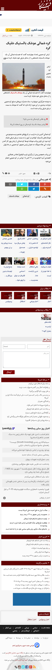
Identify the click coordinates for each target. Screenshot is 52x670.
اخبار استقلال (31, 619)
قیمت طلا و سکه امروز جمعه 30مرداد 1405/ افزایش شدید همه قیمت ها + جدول (26, 577)
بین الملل (5, 35)
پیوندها (18, 638)
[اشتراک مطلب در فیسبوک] (33, 184)
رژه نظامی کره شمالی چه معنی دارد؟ (34, 119)
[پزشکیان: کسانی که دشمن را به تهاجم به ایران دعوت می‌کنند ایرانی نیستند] (32, 232)
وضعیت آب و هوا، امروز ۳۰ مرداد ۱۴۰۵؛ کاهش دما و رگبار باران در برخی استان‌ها (26, 570)
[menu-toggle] (2, 9)
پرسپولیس (8, 301)
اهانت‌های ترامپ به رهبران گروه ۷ (46, 327)
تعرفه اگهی (9, 638)
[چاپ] (9, 173)
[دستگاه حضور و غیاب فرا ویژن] (32, 605)
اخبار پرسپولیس (44, 619)
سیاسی (35, 627)
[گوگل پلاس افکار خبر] (30, 667)
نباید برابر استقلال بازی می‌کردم (38, 383)
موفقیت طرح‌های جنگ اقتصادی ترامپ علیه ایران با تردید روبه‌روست (28, 524)
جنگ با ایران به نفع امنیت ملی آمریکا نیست (32, 510)
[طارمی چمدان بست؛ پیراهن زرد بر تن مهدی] (6, 232)
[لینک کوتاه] (3, 173)
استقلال (22, 301)
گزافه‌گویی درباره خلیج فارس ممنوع (37, 412)
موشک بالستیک (16, 92)
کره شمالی (26, 196)
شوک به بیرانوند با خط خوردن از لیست (46, 271)
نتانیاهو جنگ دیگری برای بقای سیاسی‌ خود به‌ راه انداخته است (26, 529)
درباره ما (46, 638)
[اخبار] (45, 295)
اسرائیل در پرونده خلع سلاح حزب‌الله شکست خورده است (30, 588)
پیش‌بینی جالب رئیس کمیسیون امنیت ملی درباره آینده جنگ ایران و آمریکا (27, 396)
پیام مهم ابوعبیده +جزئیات (39, 548)
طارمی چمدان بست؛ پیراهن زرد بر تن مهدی (6, 243)
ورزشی (26, 627)
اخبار (49, 301)
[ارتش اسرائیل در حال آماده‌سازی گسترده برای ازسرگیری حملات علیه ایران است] (45, 232)
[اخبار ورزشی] (32, 295)
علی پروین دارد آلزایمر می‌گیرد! (38, 391)
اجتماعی (36, 630)
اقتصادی (18, 627)
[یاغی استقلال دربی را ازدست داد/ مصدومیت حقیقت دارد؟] (32, 261)
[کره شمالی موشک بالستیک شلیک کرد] (33, 189)
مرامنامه (37, 638)
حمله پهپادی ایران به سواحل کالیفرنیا (36, 420)
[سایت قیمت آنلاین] (26, 30)
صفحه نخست (45, 627)
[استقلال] (19, 295)
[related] (5, 59)
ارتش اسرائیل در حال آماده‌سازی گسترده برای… (46, 243)
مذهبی (15, 630)
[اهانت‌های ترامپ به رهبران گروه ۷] (46, 316)
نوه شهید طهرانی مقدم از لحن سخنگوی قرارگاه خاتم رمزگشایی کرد (27, 416)
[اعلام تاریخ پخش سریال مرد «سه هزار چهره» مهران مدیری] (19, 232)
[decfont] (34, 173)
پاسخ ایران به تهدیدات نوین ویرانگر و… (7, 271)
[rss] (34, 667)
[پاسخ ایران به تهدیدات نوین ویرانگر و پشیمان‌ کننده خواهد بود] (6, 261)
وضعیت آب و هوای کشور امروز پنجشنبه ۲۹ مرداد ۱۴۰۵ (31, 581)
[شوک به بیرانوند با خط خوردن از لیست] (45, 261)
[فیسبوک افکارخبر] (26, 667)
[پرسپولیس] (6, 295)
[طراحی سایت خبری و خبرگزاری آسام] (37, 646)
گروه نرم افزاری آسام (21, 660)
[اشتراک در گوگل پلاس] (45, 184)
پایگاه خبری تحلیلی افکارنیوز (14, 652)
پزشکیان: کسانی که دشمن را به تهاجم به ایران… (32, 243)
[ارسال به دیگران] (6, 173)
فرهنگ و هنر (25, 630)
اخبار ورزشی (34, 301)
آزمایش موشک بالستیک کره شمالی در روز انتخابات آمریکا (28, 124)
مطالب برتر (44, 288)
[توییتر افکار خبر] (23, 667)
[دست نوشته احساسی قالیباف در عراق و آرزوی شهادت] (19, 261)
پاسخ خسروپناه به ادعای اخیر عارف (37, 405)
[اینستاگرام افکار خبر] (19, 667)
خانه (11, 35)
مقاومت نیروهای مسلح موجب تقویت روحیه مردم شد (31, 584)
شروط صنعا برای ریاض (41, 551)
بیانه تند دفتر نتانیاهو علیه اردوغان (37, 409)
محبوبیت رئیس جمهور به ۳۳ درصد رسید (33, 514)
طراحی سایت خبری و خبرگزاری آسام (23, 645)
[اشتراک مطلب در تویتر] (22, 184)
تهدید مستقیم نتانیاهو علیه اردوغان (35, 518)
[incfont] (38, 173)
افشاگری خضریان (43, 401)
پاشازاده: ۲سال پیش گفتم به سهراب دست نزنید (33, 387)
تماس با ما (27, 638)
